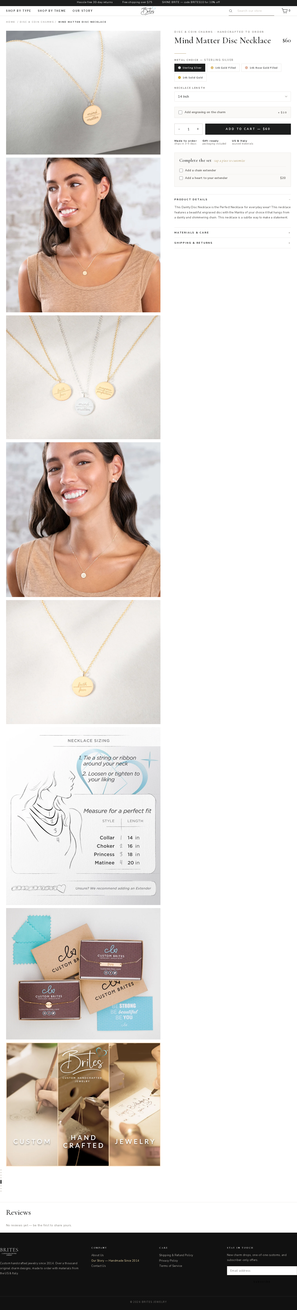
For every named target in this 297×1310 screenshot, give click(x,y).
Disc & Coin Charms (37, 22)
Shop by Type (18, 10)
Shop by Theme (52, 10)
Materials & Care (191, 232)
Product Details (191, 199)
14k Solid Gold (193, 77)
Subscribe (262, 1281)
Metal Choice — (204, 60)
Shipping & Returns (193, 243)
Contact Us (98, 1266)
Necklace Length (189, 88)
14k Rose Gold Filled (264, 67)
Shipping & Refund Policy (176, 1255)
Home (10, 22)
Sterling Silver (192, 67)
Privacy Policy (168, 1261)
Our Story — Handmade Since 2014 (115, 1261)
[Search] (231, 11)
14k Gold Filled (225, 67)
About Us (97, 1255)
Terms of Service (170, 1266)
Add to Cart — (248, 129)
